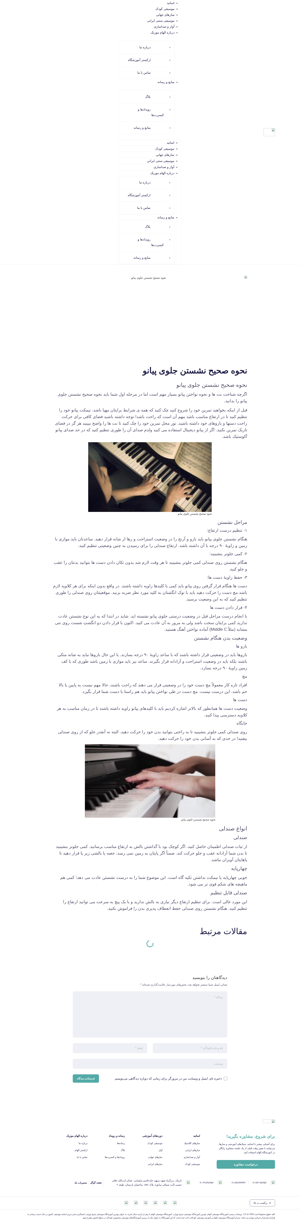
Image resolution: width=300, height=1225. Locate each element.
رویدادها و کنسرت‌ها (151, 112)
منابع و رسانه (142, 127)
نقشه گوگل (96, 1182)
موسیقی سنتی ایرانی (160, 20)
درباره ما (145, 47)
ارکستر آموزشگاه (139, 60)
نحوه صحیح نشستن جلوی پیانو (211, 385)
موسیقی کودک (164, 9)
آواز (160, 1150)
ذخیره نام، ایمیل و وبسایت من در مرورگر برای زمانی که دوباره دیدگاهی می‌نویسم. (168, 1078)
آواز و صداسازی (164, 26)
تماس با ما (144, 72)
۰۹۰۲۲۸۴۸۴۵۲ (206, 1182)
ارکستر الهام (81, 1150)
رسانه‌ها (121, 1143)
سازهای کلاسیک (192, 1143)
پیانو (181, 394)
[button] (262, 1202)
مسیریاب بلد (80, 1182)
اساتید (170, 3)
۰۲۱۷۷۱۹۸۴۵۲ (259, 1182)
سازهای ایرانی (192, 1150)
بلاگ (148, 97)
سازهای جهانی (165, 15)
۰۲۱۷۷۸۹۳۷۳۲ (238, 1182)
